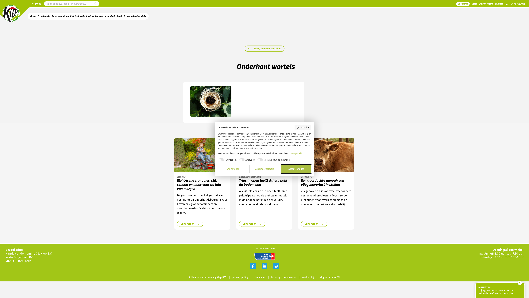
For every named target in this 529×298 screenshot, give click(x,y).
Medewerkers (486, 3)
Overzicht (305, 127)
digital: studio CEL (330, 277)
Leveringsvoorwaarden (283, 277)
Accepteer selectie (264, 169)
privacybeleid (296, 153)
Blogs (474, 3)
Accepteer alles (296, 169)
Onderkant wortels (136, 16)
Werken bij (308, 277)
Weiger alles (233, 169)
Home (33, 16)
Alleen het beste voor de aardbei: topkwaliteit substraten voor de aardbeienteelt (81, 16)
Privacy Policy (240, 277)
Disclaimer (260, 277)
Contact (499, 3)
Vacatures (463, 3)
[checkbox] (227, 160)
